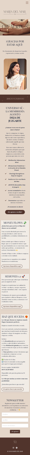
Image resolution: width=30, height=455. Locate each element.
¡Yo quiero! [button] (15, 431)
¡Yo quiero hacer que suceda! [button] (12, 389)
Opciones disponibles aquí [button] (12, 266)
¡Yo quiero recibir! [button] (15, 212)
